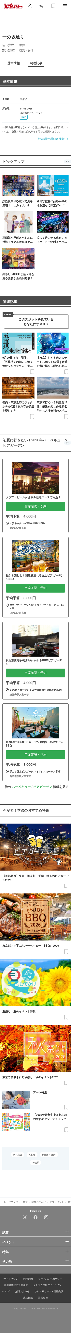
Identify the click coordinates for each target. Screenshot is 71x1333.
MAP (23, 117)
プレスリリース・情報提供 (49, 1291)
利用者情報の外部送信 (16, 1285)
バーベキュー (21, 786)
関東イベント (57, 1201)
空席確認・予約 (35, 506)
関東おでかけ (39, 1201)
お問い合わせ (22, 1291)
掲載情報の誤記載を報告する (53, 138)
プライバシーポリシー (50, 1278)
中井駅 (18, 1154)
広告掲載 (28, 1297)
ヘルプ (5, 1291)
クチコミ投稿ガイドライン (47, 1285)
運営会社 (43, 1297)
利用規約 (28, 1278)
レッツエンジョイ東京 (16, 1201)
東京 (32, 1154)
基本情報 (10, 81)
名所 (36, 1162)
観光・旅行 (49, 1154)
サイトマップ (11, 1278)
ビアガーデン (42, 786)
